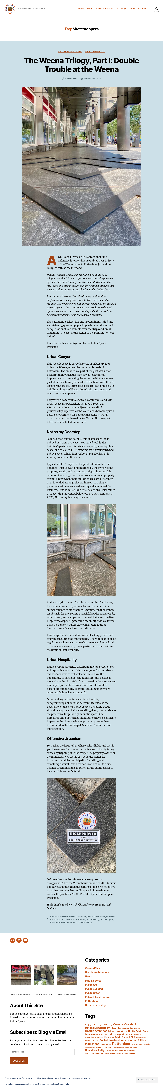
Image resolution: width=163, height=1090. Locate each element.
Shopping (134, 1044)
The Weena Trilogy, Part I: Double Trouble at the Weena (81, 65)
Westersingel (129, 1053)
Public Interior (130, 1040)
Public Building (94, 988)
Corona (118, 1024)
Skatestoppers (106, 919)
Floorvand (72, 78)
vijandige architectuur (94, 1053)
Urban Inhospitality (58, 922)
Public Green (92, 992)
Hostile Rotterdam (104, 8)
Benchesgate (98, 1025)
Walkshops (121, 8)
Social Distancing (103, 1047)
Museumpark (117, 1034)
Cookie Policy (64, 1084)
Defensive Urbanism (59, 916)
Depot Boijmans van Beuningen (126, 1028)
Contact (142, 8)
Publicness (70, 919)
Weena (107, 1053)
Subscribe (19, 1061)
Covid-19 (130, 1024)
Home (81, 8)
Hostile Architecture (70, 51)
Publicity (142, 1040)
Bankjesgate (89, 1025)
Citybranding (108, 1025)
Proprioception (141, 1037)
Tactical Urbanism (118, 1047)
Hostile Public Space (96, 916)
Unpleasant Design (131, 1047)
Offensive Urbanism (94, 1037)
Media (132, 8)
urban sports (72, 922)
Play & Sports (93, 980)
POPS (61, 919)
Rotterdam (80, 919)
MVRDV (129, 1034)
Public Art (91, 984)
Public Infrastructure (97, 997)
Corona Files (92, 968)
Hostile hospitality (119, 1031)
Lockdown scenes (94, 1034)
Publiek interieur (105, 1044)
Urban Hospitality (95, 51)
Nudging (137, 1034)
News (88, 976)
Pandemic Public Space (116, 1037)
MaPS (106, 1034)
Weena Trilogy (85, 922)
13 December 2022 (92, 78)
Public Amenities (92, 1040)
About (89, 8)
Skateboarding (92, 919)
